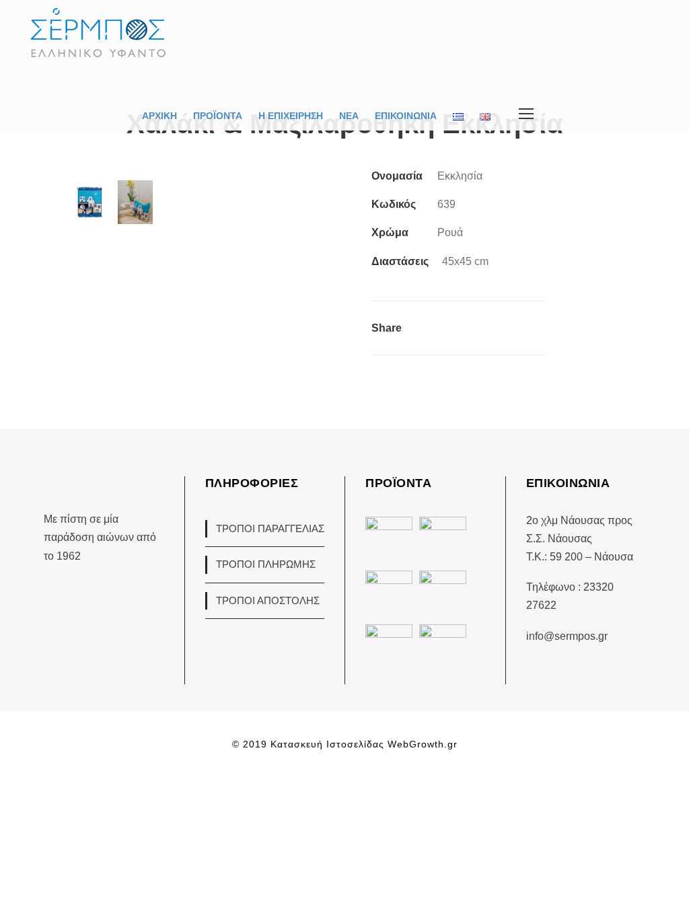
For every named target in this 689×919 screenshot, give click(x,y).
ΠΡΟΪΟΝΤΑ (217, 115)
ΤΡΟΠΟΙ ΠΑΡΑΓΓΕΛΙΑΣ (270, 528)
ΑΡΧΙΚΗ (159, 115)
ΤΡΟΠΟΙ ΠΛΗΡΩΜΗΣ (266, 564)
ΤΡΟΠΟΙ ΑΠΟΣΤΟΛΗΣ (268, 600)
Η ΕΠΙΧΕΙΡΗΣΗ (290, 115)
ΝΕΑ (349, 115)
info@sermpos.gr (567, 636)
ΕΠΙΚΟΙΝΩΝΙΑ (406, 115)
